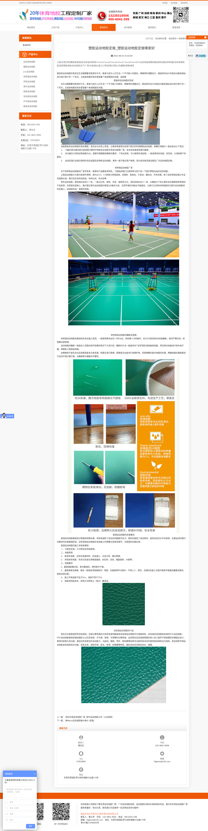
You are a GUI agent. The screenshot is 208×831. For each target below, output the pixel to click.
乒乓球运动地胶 (30, 101)
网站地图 (184, 3)
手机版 (164, 3)
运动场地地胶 (29, 62)
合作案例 (128, 27)
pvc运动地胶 (28, 71)
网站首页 (31, 27)
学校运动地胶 (29, 81)
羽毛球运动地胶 (30, 96)
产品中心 (79, 27)
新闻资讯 (104, 27)
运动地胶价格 (142, 804)
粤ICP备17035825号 (90, 823)
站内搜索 (174, 3)
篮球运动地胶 (29, 91)
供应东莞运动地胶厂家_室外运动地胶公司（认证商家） (89, 717)
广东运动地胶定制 (164, 161)
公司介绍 (55, 27)
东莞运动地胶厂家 (117, 150)
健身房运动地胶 (30, 106)
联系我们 (152, 27)
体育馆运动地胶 (30, 76)
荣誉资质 (176, 27)
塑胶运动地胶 (29, 67)
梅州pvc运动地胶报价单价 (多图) (79, 720)
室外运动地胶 (29, 86)
